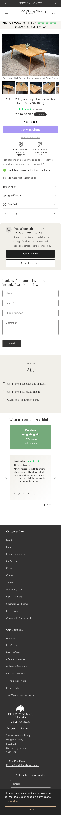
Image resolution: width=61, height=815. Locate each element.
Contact (10, 575)
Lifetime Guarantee (15, 554)
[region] (30, 477)
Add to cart (30, 122)
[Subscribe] (47, 784)
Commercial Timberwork (18, 618)
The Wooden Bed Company (20, 695)
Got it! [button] (30, 809)
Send (12, 343)
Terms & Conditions (16, 680)
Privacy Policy (13, 687)
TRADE (9, 582)
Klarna (9, 568)
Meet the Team (13, 652)
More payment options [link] (30, 137)
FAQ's (9, 539)
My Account (12, 561)
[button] (6, 12)
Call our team (30, 253)
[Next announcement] (55, 3)
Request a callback (30, 263)
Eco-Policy (11, 645)
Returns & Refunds (15, 673)
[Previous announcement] (5, 3)
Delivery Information (16, 666)
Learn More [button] (12, 801)
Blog (8, 546)
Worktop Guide (14, 589)
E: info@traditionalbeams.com (22, 765)
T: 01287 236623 (16, 761)
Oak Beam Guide (14, 596)
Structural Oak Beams (17, 603)
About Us (10, 638)
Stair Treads (12, 610)
